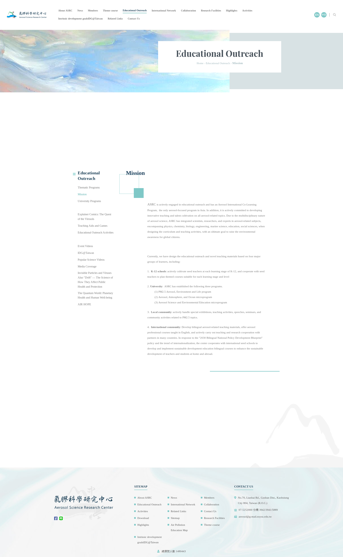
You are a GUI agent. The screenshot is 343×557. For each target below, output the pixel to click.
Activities (247, 10)
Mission (82, 194)
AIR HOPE (84, 304)
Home (200, 63)
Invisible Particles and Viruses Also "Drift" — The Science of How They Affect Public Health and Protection (95, 279)
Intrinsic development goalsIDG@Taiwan (80, 18)
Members (93, 10)
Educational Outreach (135, 10)
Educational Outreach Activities (95, 232)
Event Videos (85, 246)
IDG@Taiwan (86, 252)
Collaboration (188, 10)
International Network (164, 10)
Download (143, 518)
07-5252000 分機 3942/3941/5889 (258, 509)
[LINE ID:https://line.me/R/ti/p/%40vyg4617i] (61, 518)
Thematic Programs (89, 187)
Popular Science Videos (91, 259)
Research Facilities (211, 10)
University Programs (89, 201)
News (80, 10)
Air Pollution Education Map (179, 527)
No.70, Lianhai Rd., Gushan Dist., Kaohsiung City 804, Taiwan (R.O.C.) (263, 500)
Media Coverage (87, 266)
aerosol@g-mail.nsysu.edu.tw (255, 516)
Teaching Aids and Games (92, 225)
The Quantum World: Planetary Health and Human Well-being (95, 295)
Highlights (231, 10)
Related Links (115, 18)
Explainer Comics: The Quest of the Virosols (94, 217)
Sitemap (175, 518)
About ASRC (65, 10)
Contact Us (134, 18)
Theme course (110, 10)
